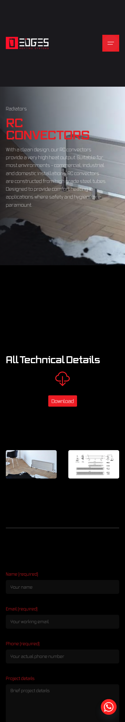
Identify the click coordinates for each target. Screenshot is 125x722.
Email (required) (22, 609)
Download (62, 401)
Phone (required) (23, 643)
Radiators (16, 109)
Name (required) (22, 574)
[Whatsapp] (109, 707)
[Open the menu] (110, 43)
